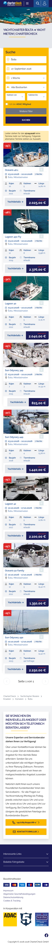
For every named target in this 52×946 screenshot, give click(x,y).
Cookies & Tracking (12, 901)
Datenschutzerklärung (13, 897)
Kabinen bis (33, 95)
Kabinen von (12, 95)
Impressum (8, 890)
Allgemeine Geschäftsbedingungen (19, 894)
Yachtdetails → (15, 201)
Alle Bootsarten (19, 87)
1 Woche (15, 78)
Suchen (26, 120)
